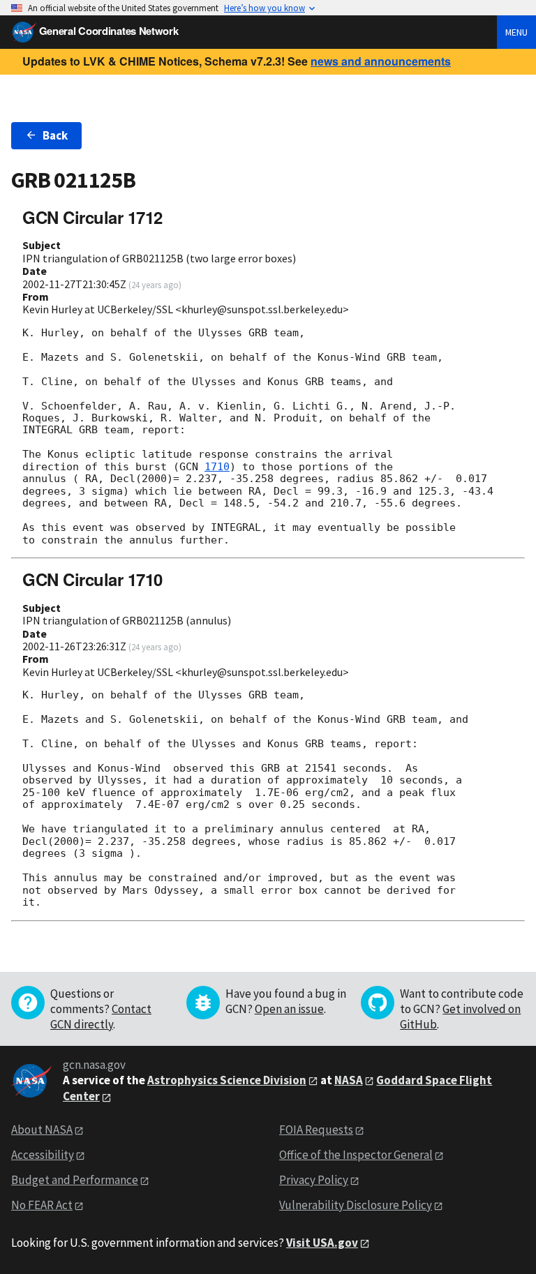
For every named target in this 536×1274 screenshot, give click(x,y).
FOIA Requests (316, 1129)
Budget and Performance (74, 1179)
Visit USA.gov (322, 1242)
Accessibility (42, 1154)
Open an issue (289, 1009)
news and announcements (381, 61)
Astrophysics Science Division (226, 1080)
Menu (516, 32)
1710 (217, 466)
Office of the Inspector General (356, 1154)
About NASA (42, 1129)
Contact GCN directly (100, 1016)
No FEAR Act (42, 1205)
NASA (348, 1080)
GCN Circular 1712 (92, 217)
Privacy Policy (313, 1179)
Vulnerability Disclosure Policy (355, 1205)
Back (55, 135)
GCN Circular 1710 (92, 579)
